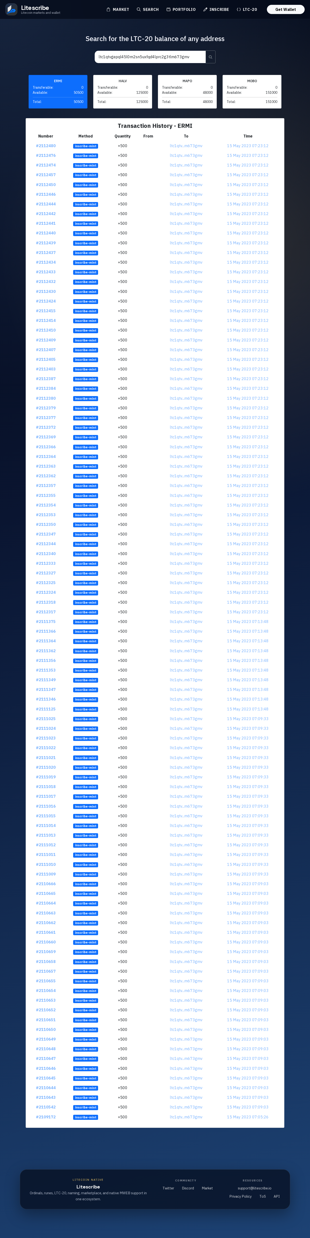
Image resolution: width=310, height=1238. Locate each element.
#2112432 (46, 281)
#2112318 (46, 602)
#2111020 (46, 767)
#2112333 (46, 563)
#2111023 (46, 738)
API (277, 1196)
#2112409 (46, 340)
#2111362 (46, 650)
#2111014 (46, 825)
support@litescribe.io (254, 1188)
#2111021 (46, 757)
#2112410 (46, 330)
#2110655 (46, 980)
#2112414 (46, 320)
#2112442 (46, 213)
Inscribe (218, 9)
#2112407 (46, 349)
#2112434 (46, 262)
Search (150, 9)
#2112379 (46, 407)
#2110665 (46, 893)
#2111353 (46, 670)
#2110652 (46, 1009)
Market (120, 9)
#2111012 (46, 844)
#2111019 (46, 777)
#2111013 (46, 835)
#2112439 (46, 242)
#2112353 (46, 514)
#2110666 (46, 883)
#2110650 (46, 1029)
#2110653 (46, 1000)
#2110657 (46, 971)
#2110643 (46, 1097)
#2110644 (46, 1087)
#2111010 (46, 864)
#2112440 (46, 233)
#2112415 (46, 310)
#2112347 (46, 534)
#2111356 (46, 660)
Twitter (168, 1188)
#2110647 (46, 1058)
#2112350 (46, 524)
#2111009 (46, 874)
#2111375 (46, 621)
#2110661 (46, 932)
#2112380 (46, 398)
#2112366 (46, 446)
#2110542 (46, 1107)
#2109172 (46, 1117)
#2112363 (46, 466)
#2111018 (46, 786)
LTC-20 (249, 9)
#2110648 (46, 1048)
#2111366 (46, 631)
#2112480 (46, 145)
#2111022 (46, 747)
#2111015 (46, 815)
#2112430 (46, 291)
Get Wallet (285, 9)
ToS (262, 1196)
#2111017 (46, 796)
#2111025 (46, 718)
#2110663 (46, 913)
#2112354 (46, 505)
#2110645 (46, 1078)
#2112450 (46, 184)
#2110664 (46, 903)
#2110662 (46, 922)
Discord (188, 1188)
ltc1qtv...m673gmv (186, 145)
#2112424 (46, 301)
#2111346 (46, 699)
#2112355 (46, 495)
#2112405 (46, 359)
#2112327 (46, 573)
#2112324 (46, 592)
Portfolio (183, 9)
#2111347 (46, 689)
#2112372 (46, 427)
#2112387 (46, 378)
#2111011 (46, 854)
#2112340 (46, 553)
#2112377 (46, 417)
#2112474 (46, 165)
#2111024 (46, 728)
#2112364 (46, 456)
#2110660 (46, 942)
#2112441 (46, 223)
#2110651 (46, 1019)
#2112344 (46, 543)
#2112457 (46, 174)
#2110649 (46, 1039)
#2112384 (46, 388)
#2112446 (46, 194)
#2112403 (46, 369)
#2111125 (46, 709)
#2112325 (46, 582)
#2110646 (46, 1068)
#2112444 (46, 204)
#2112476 (46, 155)
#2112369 (46, 436)
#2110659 (46, 951)
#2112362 (46, 475)
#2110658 (46, 961)
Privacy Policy (240, 1196)
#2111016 (46, 806)
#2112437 (46, 252)
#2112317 (46, 611)
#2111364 (46, 640)
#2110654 (46, 990)
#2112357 (46, 485)
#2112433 (46, 271)
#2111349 (46, 679)
